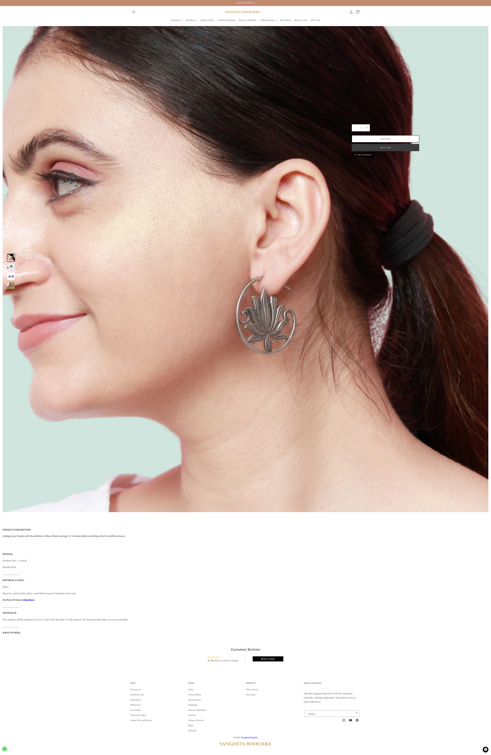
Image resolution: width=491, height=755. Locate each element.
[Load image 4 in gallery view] (11, 285)
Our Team (250, 694)
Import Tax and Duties (141, 720)
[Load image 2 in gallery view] (11, 267)
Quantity (355, 122)
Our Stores (135, 710)
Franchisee (135, 699)
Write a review (268, 658)
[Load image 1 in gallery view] (11, 258)
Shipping (368, 116)
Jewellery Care (137, 694)
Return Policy (194, 699)
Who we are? (252, 689)
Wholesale (135, 704)
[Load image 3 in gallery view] (11, 276)
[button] (133, 12)
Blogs (190, 725)
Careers (192, 715)
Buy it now (385, 148)
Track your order (138, 715)
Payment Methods (197, 710)
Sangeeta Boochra (249, 737)
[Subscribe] (356, 712)
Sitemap (192, 730)
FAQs (190, 689)
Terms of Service (196, 720)
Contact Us (135, 689)
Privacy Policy (194, 694)
